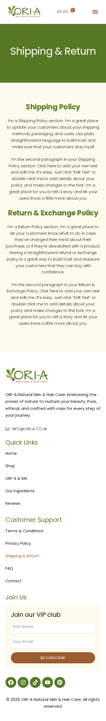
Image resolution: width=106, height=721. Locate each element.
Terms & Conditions (24, 531)
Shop (10, 466)
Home (11, 453)
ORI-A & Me (16, 478)
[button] (95, 11)
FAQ (9, 568)
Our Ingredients (20, 491)
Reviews (12, 503)
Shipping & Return (22, 556)
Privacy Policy (18, 543)
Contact (13, 581)
